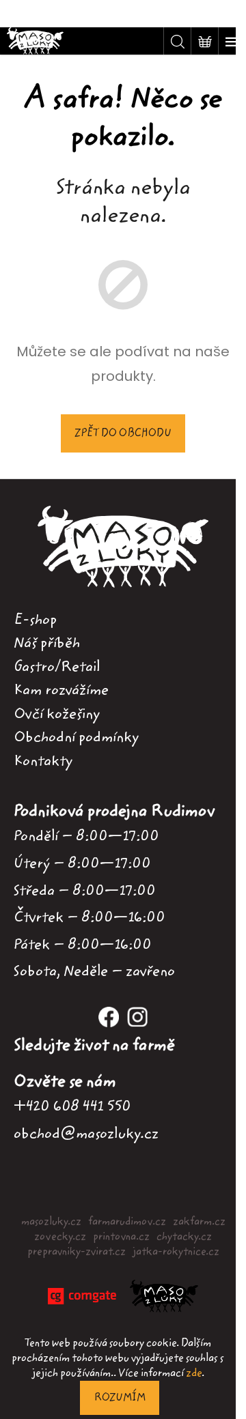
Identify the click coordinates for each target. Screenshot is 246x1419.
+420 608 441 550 (72, 1106)
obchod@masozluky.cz (86, 1133)
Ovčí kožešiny (57, 714)
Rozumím (120, 1398)
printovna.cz (121, 1237)
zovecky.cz (60, 1237)
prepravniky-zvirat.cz (76, 1252)
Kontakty (43, 761)
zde (194, 1373)
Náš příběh (47, 643)
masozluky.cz (51, 1222)
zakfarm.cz (199, 1222)
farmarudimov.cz (127, 1222)
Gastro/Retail (57, 667)
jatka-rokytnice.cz (176, 1252)
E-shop (35, 620)
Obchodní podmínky (76, 737)
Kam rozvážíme (61, 690)
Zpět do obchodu (123, 433)
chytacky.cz (184, 1237)
